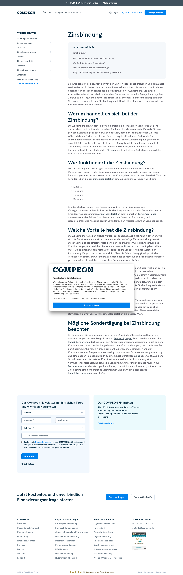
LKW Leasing (61, 549)
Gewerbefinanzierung (104, 532)
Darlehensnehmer (77, 366)
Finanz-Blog (22, 536)
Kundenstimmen (25, 532)
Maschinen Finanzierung (67, 536)
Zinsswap (21, 74)
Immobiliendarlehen (103, 178)
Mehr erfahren (110, 2)
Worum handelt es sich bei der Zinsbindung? (94, 58)
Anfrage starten (155, 12)
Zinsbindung (79, 52)
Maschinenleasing (64, 553)
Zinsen (20, 56)
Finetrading (99, 527)
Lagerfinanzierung (102, 536)
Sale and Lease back (103, 540)
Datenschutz (149, 572)
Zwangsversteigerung (27, 79)
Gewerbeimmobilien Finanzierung (71, 532)
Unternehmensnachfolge (105, 549)
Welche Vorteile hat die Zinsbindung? (91, 67)
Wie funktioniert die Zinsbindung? (89, 63)
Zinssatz (21, 65)
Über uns (47, 12)
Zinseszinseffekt (25, 61)
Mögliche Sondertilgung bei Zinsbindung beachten (97, 72)
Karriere (21, 545)
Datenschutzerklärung (45, 442)
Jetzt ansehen (105, 423)
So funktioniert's (143, 497)
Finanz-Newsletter (26, 540)
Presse (20, 549)
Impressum (161, 572)
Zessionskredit (24, 43)
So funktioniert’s (73, 12)
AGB (140, 572)
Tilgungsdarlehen (147, 213)
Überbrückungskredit (104, 545)
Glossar (21, 553)
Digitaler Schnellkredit (104, 523)
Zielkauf (21, 47)
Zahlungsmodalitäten (27, 38)
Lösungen (58, 12)
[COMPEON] (26, 12)
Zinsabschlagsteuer (26, 52)
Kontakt (21, 557)
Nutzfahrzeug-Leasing (66, 557)
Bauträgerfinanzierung (66, 523)
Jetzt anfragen (117, 497)
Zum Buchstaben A (26, 83)
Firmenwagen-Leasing (65, 545)
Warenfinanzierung (103, 553)
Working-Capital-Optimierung (108, 557)
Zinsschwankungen (26, 70)
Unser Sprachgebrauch (28, 527)
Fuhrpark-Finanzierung (66, 527)
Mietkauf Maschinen (65, 540)
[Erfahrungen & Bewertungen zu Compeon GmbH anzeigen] (139, 533)
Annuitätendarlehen (109, 213)
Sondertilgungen (123, 338)
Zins (137, 355)
